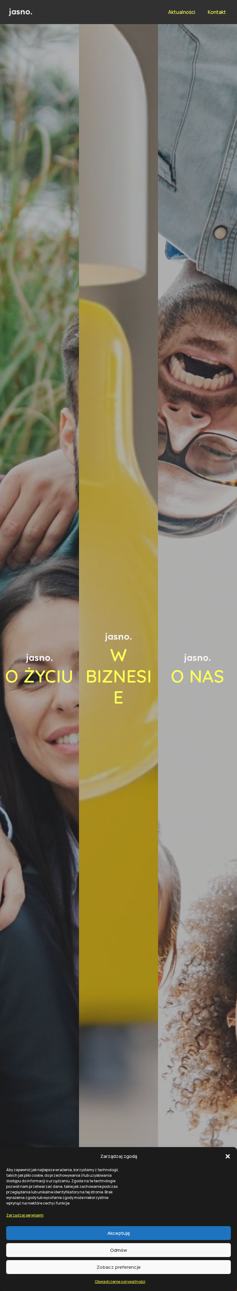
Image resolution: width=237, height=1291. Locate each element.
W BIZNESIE (118, 676)
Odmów (118, 1250)
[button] (228, 1156)
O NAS (197, 676)
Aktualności (181, 12)
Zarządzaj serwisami (25, 1215)
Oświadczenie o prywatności (120, 1281)
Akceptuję (118, 1233)
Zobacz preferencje (119, 1267)
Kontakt (217, 12)
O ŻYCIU (39, 676)
